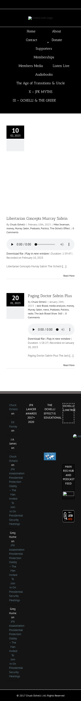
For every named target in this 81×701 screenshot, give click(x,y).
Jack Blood (42, 305)
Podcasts (35, 228)
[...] (64, 266)
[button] (40, 109)
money (10, 228)
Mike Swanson (61, 224)
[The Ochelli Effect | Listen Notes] (68, 512)
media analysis (57, 305)
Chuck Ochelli (17, 224)
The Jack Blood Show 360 (48, 313)
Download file (14, 253)
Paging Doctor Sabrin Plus (50, 295)
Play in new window (37, 253)
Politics (45, 228)
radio (30, 313)
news (46, 309)
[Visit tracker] (50, 454)
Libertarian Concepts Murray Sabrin (37, 218)
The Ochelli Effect (60, 228)
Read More (69, 275)
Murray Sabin (22, 228)
